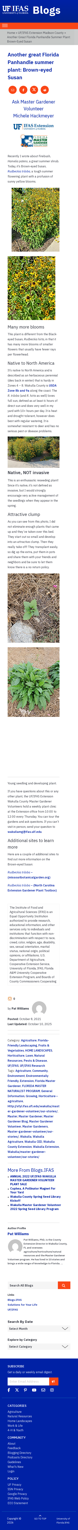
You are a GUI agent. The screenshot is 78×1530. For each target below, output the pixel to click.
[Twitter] (17, 1390)
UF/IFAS (13, 1065)
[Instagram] (52, 1390)
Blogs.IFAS (15, 1300)
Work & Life (15, 1425)
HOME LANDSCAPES (38, 1050)
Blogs (47, 10)
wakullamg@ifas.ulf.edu (25, 832)
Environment (16, 1076)
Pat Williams (18, 1234)
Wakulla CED (33, 1141)
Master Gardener (30, 1116)
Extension (27, 1081)
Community (40, 1071)
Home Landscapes (20, 1421)
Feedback (14, 1448)
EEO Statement (18, 1503)
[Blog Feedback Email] (43, 1390)
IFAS (67, 1522)
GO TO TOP (40, 1518)
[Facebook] (9, 1390)
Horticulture (16, 1055)
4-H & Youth (15, 1430)
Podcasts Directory (20, 1457)
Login (11, 1471)
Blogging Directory (19, 1453)
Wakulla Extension (46, 1146)
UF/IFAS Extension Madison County (41, 33)
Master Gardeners (35, 1126)
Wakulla (26, 1136)
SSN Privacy (15, 1489)
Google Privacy (17, 1494)
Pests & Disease (35, 1060)
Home (11, 33)
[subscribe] (53, 1381)
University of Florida (63, 1520)
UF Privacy (14, 1484)
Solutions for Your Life (22, 1304)
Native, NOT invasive (28, 472)
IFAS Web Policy (18, 1498)
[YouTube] (34, 1390)
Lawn (29, 1055)
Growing (31, 1096)
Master (12, 1116)
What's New (15, 1466)
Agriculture (29, 1040)
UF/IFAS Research (32, 1065)
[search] (64, 1285)
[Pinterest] (25, 1390)
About (11, 1443)
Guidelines (14, 1462)
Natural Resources (20, 1416)
